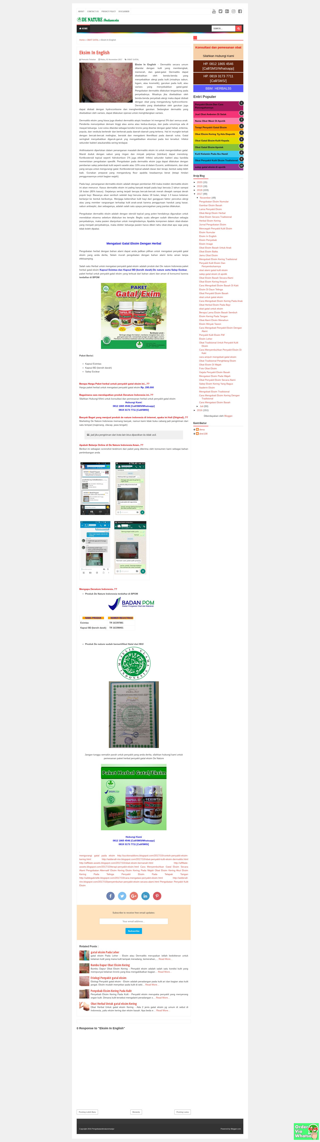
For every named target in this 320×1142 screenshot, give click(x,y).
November (206, 197)
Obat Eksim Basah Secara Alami (216, 277)
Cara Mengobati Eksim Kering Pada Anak (221, 301)
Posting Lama (182, 1112)
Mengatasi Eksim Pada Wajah (214, 376)
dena (202, 429)
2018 (200, 190)
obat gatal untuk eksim (211, 308)
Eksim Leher (205, 338)
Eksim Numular (207, 232)
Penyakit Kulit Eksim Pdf (211, 335)
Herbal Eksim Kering (210, 220)
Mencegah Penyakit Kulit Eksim (215, 228)
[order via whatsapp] (306, 1139)
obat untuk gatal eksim (211, 297)
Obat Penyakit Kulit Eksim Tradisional (216, 160)
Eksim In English (207, 236)
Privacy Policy (109, 11)
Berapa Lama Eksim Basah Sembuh (218, 312)
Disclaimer (123, 11)
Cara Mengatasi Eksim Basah (214, 402)
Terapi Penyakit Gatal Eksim (211, 127)
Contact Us (93, 11)
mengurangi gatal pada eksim (97, 855)
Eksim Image (206, 243)
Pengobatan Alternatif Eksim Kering (105, 870)
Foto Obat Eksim (208, 368)
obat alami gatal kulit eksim (213, 270)
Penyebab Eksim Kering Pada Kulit (111, 991)
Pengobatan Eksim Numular (214, 201)
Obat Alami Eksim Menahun (213, 320)
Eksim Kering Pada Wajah (140, 870)
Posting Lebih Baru (87, 1112)
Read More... (165, 959)
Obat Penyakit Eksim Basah (213, 293)
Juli (202, 406)
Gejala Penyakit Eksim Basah (214, 372)
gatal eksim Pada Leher (105, 952)
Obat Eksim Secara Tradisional (215, 217)
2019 (200, 186)
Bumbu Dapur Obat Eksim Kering (110, 965)
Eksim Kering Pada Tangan (213, 316)
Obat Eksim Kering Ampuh (213, 281)
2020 (200, 182)
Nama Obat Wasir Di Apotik (210, 121)
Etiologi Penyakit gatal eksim (108, 978)
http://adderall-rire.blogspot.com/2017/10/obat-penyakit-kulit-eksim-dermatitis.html (145, 859)
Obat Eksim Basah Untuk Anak (215, 247)
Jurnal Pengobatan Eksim (212, 224)
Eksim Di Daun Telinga (211, 289)
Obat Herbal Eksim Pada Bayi (214, 304)
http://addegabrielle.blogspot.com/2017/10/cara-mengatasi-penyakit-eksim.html (121, 878)
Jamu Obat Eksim (208, 255)
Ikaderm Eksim (207, 387)
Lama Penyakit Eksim (210, 209)
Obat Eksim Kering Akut (168, 870)
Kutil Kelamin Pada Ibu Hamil (211, 154)
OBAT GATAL (133, 59)
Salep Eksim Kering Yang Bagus (216, 383)
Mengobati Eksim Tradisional (214, 391)
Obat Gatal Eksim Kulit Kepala (212, 140)
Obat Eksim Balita (208, 251)
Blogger (228, 416)
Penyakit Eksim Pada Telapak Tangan (155, 874)
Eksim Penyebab (208, 240)
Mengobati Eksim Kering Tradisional (218, 259)
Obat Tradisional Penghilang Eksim (217, 360)
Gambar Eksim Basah (210, 205)
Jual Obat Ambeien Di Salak (210, 114)
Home (84, 28)
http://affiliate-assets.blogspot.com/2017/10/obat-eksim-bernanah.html (116, 863)
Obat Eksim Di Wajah (210, 364)
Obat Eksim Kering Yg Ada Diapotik (215, 134)
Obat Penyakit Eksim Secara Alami (217, 380)
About (81, 11)
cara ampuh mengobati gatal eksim (217, 357)
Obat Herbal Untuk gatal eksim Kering (114, 1004)
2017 (200, 194)
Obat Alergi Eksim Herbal (212, 213)
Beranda (136, 1112)
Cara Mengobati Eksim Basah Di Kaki (218, 285)
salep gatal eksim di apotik (210, 167)
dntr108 (203, 433)
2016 (200, 410)
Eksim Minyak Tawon (210, 324)
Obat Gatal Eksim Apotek (209, 147)
